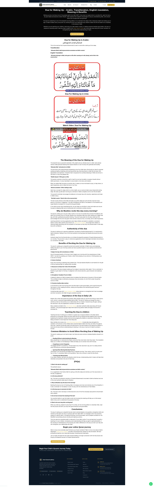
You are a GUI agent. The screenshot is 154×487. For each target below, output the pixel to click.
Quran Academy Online (70, 291)
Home (65, 4)
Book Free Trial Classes (96, 449)
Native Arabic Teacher (87, 470)
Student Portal (85, 477)
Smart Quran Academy (48, 483)
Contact (95, 4)
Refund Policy (112, 483)
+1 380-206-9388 (93, 1)
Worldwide (60, 471)
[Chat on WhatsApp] (151, 484)
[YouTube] (114, 1)
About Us (69, 4)
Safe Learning (53, 471)
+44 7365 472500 (102, 1)
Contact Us (85, 475)
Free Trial (110, 4)
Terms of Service (105, 483)
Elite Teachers (85, 468)
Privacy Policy (98, 483)
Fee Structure (85, 466)
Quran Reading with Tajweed (73, 464)
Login (105, 4)
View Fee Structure (109, 449)
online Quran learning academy (74, 322)
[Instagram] (110, 1)
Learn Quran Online (78, 28)
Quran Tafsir (70, 472)
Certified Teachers (44, 471)
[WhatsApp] (51, 475)
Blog (91, 4)
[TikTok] (112, 1)
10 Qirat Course (71, 468)
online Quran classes (71, 306)
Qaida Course (70, 462)
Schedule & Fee (84, 4)
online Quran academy (80, 222)
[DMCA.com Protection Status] (3, 486)
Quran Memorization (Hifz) (73, 466)
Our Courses (75, 4)
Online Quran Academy (62, 431)
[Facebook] (108, 1)
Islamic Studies (70, 470)
